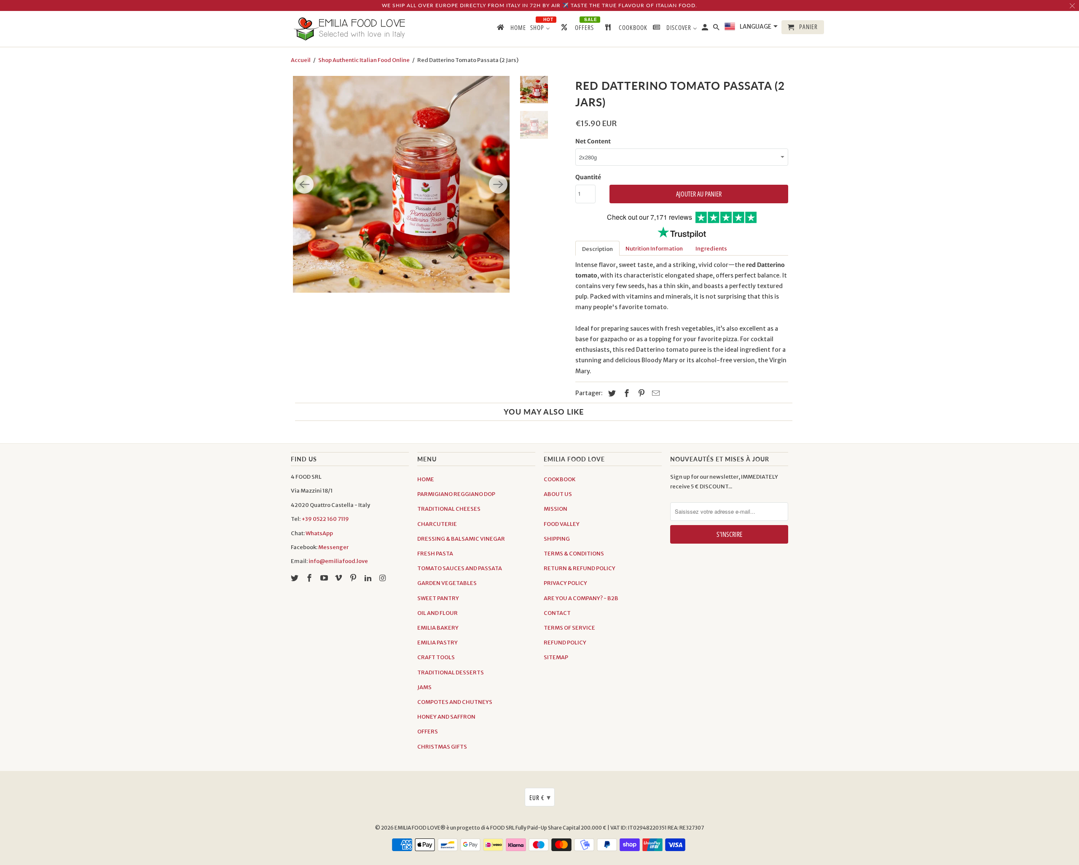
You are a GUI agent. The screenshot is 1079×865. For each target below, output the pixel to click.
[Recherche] (717, 29)
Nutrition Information (654, 248)
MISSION (555, 508)
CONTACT (557, 613)
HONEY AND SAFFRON (446, 716)
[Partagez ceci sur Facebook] (625, 393)
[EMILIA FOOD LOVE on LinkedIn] (368, 578)
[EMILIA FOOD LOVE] (350, 28)
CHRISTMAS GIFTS (442, 746)
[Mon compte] (705, 29)
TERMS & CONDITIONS (574, 553)
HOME (425, 479)
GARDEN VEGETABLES (447, 583)
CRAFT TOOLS (436, 657)
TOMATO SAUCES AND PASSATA (459, 568)
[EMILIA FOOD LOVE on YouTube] (325, 578)
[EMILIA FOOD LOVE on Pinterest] (354, 578)
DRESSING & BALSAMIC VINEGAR (461, 538)
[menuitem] (511, 29)
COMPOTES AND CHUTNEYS (454, 702)
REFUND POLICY (565, 642)
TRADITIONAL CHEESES (448, 508)
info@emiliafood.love (338, 561)
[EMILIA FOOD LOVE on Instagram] (383, 578)
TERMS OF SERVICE (569, 627)
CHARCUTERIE (437, 524)
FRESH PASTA (435, 553)
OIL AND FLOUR (437, 613)
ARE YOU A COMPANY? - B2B (581, 598)
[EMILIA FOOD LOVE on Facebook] (310, 578)
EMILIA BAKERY (438, 627)
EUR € (540, 797)
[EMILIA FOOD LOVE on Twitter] (295, 578)
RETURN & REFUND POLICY (579, 568)
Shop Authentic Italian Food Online (364, 60)
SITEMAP (556, 657)
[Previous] (304, 184)
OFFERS (427, 731)
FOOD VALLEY (562, 524)
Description (597, 249)
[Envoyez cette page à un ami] (654, 393)
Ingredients (711, 248)
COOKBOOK (560, 479)
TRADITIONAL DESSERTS (450, 672)
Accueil (301, 60)
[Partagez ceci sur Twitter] (610, 393)
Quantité (588, 177)
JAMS (424, 687)
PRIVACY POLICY (565, 583)
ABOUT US (558, 494)
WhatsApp (319, 533)
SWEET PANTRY (438, 598)
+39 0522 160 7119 (325, 519)
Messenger (333, 547)
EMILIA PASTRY (437, 642)
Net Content (593, 141)
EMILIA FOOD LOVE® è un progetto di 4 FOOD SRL (455, 828)
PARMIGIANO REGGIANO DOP (456, 494)
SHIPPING (557, 538)
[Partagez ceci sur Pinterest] (640, 393)
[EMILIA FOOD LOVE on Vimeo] (339, 578)
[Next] (498, 184)
